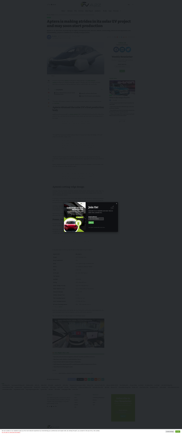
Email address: (92, 216)
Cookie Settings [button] (169, 431)
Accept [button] (177, 431)
